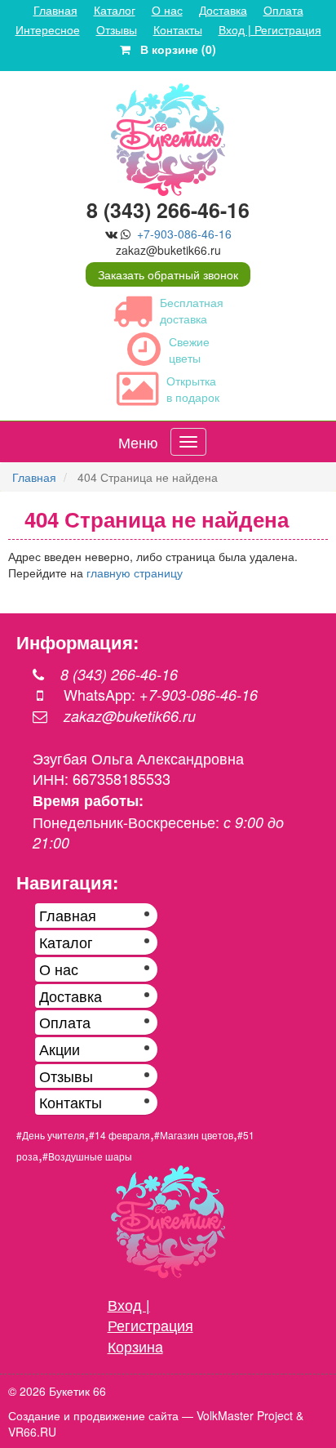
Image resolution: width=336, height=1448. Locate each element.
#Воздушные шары (87, 1156)
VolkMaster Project (245, 1415)
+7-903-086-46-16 (184, 233)
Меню (138, 441)
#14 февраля (119, 1135)
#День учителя (50, 1135)
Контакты (177, 29)
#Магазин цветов (193, 1135)
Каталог (114, 10)
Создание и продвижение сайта (93, 1415)
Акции (59, 1048)
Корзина (135, 1346)
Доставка (223, 10)
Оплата (283, 10)
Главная (55, 10)
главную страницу (134, 572)
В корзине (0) (173, 49)
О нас (167, 10)
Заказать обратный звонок (168, 274)
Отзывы (116, 29)
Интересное (47, 29)
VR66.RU (32, 1431)
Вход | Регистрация (270, 29)
